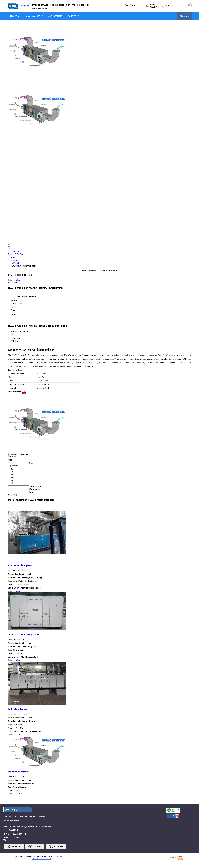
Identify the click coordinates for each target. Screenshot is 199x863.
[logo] (19, 11)
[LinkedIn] (173, 817)
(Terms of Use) (59, 856)
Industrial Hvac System (18, 771)
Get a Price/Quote (14, 280)
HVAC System (16, 263)
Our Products (55, 16)
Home (13, 258)
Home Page (15, 16)
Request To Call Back (15, 254)
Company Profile (34, 16)
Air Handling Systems (17, 709)
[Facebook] (169, 817)
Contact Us (73, 16)
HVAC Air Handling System (20, 565)
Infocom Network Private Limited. (41, 859)
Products (14, 260)
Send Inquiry (185, 16)
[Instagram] (177, 817)
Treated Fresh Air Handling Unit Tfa (24, 634)
